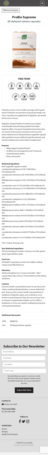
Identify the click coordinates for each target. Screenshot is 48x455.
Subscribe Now (24, 390)
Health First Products (10, 434)
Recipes (5, 432)
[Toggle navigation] (42, 3)
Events (4, 429)
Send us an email (10, 404)
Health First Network (27, 445)
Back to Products (11, 10)
